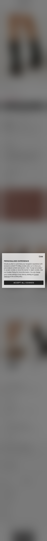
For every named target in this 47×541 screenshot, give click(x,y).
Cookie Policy (11, 272)
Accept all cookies (24, 283)
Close (41, 256)
